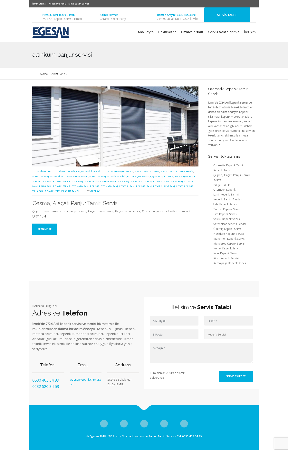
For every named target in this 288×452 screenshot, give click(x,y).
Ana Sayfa (146, 32)
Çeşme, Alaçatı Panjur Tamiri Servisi (75, 203)
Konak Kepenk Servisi (226, 248)
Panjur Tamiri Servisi (88, 171)
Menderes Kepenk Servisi (229, 243)
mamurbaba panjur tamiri (179, 181)
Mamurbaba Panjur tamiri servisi (51, 186)
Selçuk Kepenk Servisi (226, 219)
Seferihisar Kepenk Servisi (229, 224)
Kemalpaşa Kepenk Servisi (229, 263)
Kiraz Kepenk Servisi (226, 258)
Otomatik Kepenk (224, 189)
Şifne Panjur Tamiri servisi (179, 186)
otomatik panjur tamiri (115, 186)
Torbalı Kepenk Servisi (227, 209)
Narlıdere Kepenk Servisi (228, 234)
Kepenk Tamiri (222, 170)
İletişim (250, 32)
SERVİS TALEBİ (227, 15)
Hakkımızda (167, 32)
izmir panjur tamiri (106, 181)
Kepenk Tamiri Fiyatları (227, 199)
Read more (45, 229)
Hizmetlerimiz (192, 32)
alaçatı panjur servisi (120, 171)
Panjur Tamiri (221, 184)
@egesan (95, 191)
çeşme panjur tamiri (161, 176)
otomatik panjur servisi (86, 186)
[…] (44, 216)
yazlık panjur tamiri (67, 191)
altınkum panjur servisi (46, 176)
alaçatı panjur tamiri (146, 171)
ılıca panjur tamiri (151, 181)
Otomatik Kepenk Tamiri (228, 165)
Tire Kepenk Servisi (225, 214)
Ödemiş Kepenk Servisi (227, 229)
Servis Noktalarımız (223, 32)
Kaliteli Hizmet (109, 15)
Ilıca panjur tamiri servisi (55, 181)
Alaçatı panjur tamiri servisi (176, 171)
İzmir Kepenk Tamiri (226, 194)
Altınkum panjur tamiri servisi (107, 176)
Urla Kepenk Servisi (225, 204)
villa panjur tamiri (43, 191)
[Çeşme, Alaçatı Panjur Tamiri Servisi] (115, 126)
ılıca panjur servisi (129, 181)
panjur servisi (138, 186)
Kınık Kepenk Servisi (225, 253)
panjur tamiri (154, 186)
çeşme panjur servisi (137, 176)
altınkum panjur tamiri (74, 176)
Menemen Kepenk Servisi (229, 238)
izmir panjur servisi (83, 181)
